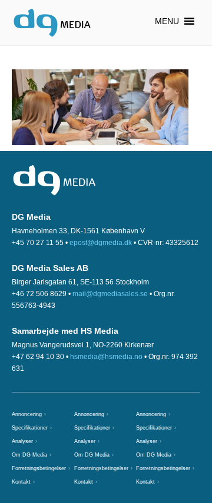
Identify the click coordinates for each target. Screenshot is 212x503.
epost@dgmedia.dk (100, 243)
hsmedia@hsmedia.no (106, 357)
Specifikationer (30, 428)
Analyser (22, 441)
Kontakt (21, 482)
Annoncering (27, 414)
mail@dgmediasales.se (110, 294)
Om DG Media (29, 455)
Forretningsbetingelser (39, 468)
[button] (167, 21)
